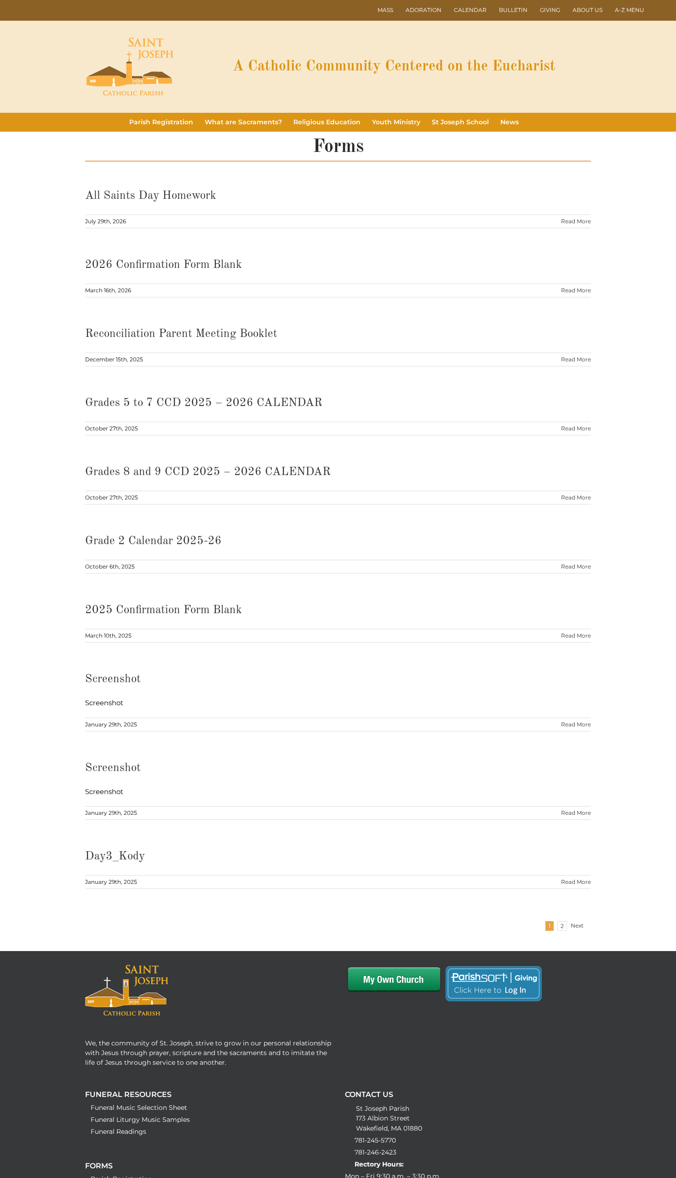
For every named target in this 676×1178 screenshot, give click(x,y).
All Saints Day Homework (150, 196)
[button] (532, 122)
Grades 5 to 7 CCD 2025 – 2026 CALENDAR (203, 403)
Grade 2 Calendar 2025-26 (153, 541)
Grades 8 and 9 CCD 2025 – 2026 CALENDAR (208, 472)
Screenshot (113, 679)
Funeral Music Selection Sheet (139, 1107)
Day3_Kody (115, 856)
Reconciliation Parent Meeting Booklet (181, 334)
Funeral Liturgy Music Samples (140, 1119)
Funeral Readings (118, 1131)
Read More (576, 221)
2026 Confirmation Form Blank (163, 265)
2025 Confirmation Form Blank (163, 610)
